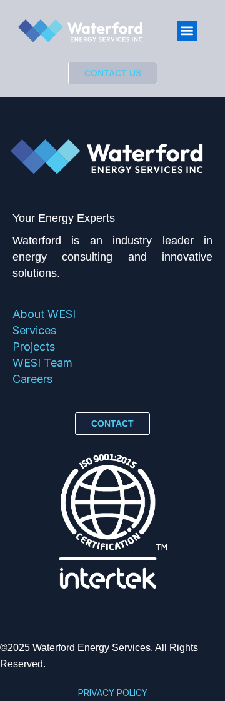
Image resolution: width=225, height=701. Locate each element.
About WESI (44, 314)
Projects (33, 346)
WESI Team (42, 362)
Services (34, 330)
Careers (32, 378)
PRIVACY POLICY (113, 692)
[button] (187, 31)
